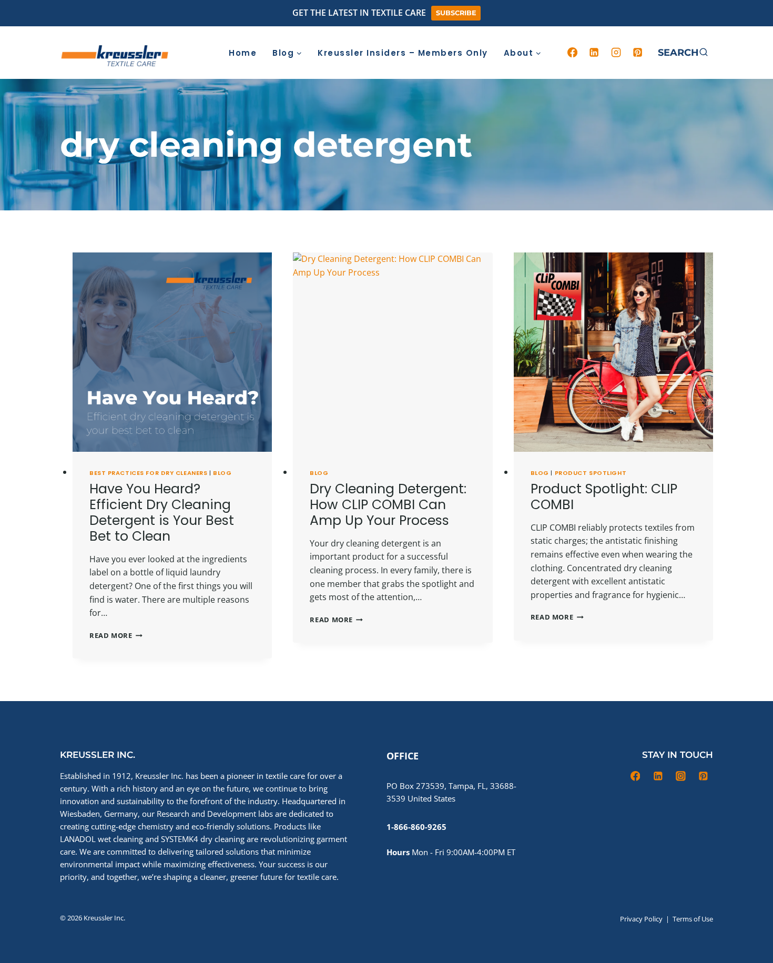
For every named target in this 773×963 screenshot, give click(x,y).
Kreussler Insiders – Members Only (403, 52)
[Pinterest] (638, 53)
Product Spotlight (591, 473)
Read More (116, 635)
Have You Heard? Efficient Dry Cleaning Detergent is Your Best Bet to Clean (161, 512)
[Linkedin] (594, 53)
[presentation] (172, 352)
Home (243, 52)
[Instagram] (616, 53)
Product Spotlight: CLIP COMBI (604, 497)
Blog (222, 473)
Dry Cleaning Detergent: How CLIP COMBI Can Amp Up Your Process (388, 505)
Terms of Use (693, 919)
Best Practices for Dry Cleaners (148, 473)
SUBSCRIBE (456, 13)
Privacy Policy (641, 919)
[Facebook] (572, 53)
